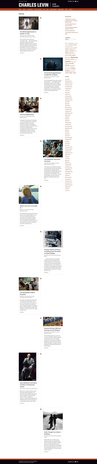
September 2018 (68, 171)
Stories (67, 65)
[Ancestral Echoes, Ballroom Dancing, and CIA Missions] (53, 321)
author (66, 46)
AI (65, 43)
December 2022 (68, 109)
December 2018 (68, 167)
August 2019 (68, 154)
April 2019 (67, 162)
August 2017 (68, 186)
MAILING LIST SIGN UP (23, 1)
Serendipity (71, 63)
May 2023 (67, 103)
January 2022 (68, 124)
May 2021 (67, 132)
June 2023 (67, 101)
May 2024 (67, 92)
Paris (72, 61)
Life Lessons (72, 55)
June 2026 (67, 79)
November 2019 (68, 149)
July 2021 (67, 130)
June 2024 (67, 90)
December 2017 (68, 181)
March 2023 (67, 105)
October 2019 (68, 150)
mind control (67, 59)
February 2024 (68, 96)
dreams (72, 50)
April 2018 (67, 175)
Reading (66, 63)
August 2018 (68, 173)
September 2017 (68, 184)
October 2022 (68, 111)
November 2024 (68, 86)
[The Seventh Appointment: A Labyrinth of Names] (53, 64)
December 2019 (68, 147)
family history (71, 52)
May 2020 (67, 145)
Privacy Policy (21, 462)
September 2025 (68, 82)
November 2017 (68, 182)
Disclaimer (32, 462)
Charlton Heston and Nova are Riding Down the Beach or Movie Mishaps (52, 251)
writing (74, 72)
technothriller (68, 68)
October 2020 (68, 139)
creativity (71, 49)
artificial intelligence (73, 44)
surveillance (72, 65)
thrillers (67, 71)
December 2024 (68, 84)
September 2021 (68, 128)
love (66, 57)
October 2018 (68, 169)
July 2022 (67, 116)
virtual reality (68, 72)
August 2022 (68, 115)
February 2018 (68, 177)
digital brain (67, 50)
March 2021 (67, 135)
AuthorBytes (35, 461)
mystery (68, 61)
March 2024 (67, 94)
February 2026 (68, 81)
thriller (73, 69)
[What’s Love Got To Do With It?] (29, 194)
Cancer (66, 49)
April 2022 (67, 120)
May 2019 (67, 160)
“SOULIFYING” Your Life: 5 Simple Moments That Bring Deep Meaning (71, 21)
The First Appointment (27, 114)
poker (75, 61)
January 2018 (68, 179)
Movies (72, 59)
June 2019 (67, 158)
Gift (70, 53)
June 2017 (67, 190)
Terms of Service (27, 462)
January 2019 (68, 165)
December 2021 (68, 126)
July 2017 (67, 188)
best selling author (70, 46)
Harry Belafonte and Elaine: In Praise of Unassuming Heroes (28, 384)
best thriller (72, 47)
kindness (67, 55)
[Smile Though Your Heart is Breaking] (53, 418)
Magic (69, 57)
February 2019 (68, 164)
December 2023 (68, 98)
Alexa (67, 43)
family (66, 52)
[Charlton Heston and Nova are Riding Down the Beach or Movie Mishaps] (53, 238)
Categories (67, 37)
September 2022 (68, 113)
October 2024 (68, 88)
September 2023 (68, 99)
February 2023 (68, 107)
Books (75, 47)
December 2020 (68, 137)
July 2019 (67, 156)
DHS (74, 49)
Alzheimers (71, 43)
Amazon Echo (75, 43)
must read (75, 59)
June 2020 (67, 143)
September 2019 (68, 152)
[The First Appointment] (29, 104)
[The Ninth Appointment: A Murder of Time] (29, 23)
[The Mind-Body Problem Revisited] (29, 283)
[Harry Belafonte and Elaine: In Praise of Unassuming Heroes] (27, 366)
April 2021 (67, 133)
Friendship (67, 53)
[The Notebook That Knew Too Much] (53, 148)
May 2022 (67, 118)
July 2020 (67, 141)
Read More (22, 52)
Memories (74, 57)
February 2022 (68, 122)
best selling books (67, 47)
